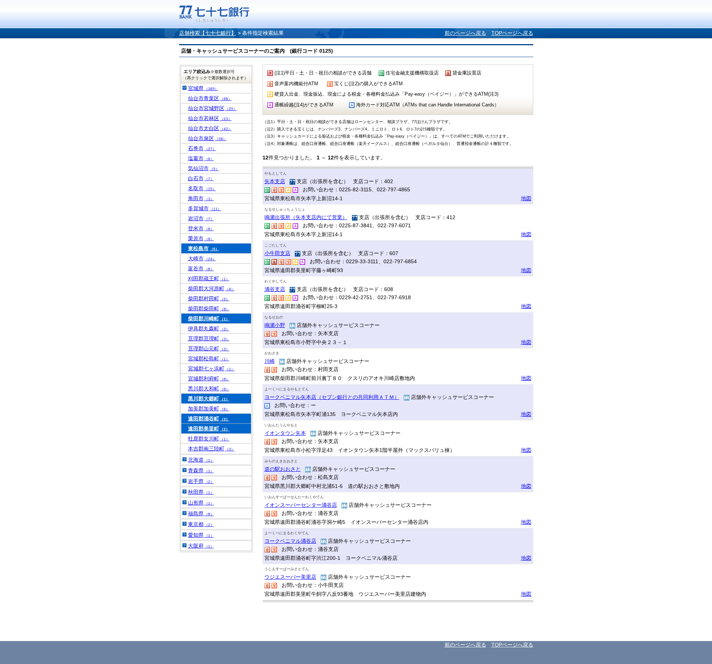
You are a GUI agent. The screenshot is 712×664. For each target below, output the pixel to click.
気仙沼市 (203, 168)
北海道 (201, 460)
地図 (526, 198)
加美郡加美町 (209, 409)
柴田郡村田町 (209, 298)
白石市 (201, 178)
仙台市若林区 (210, 118)
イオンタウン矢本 (285, 433)
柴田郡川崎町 (209, 318)
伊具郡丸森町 (209, 328)
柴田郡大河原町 (211, 288)
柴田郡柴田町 (209, 308)
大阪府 (201, 546)
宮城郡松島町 (209, 358)
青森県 (201, 470)
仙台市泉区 (207, 138)
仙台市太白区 (210, 128)
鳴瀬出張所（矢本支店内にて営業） (305, 217)
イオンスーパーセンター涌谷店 (300, 505)
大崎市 (202, 258)
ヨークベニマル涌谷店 (290, 541)
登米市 (201, 228)
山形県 (201, 503)
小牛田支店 (277, 253)
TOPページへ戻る (512, 33)
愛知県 (201, 535)
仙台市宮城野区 (212, 108)
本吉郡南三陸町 (211, 449)
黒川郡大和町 (209, 389)
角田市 (201, 198)
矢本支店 (274, 181)
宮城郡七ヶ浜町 (211, 368)
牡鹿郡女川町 (209, 439)
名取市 (202, 188)
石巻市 (202, 148)
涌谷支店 (274, 289)
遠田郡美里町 (209, 429)
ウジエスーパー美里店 (290, 577)
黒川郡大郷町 (209, 399)
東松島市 (203, 248)
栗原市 (201, 238)
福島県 (201, 513)
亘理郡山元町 (209, 348)
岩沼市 (201, 218)
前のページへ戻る (465, 33)
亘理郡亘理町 (209, 338)
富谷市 (201, 268)
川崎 (269, 361)
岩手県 (201, 481)
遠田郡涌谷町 (209, 419)
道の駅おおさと (282, 469)
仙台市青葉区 (210, 98)
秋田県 (201, 492)
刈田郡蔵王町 (209, 278)
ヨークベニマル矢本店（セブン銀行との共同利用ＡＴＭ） (331, 397)
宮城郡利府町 (209, 378)
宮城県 (203, 88)
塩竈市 (201, 158)
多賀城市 (204, 208)
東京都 (201, 524)
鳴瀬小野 (274, 325)
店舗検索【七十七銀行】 (207, 33)
